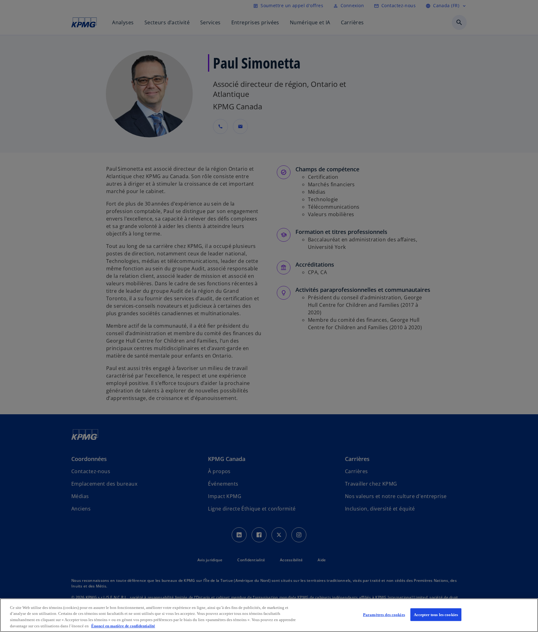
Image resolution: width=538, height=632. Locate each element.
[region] (269, 615)
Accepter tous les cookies (436, 614)
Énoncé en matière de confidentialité (123, 625)
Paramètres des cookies (384, 614)
